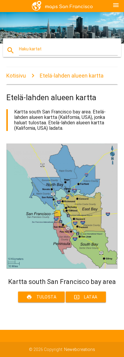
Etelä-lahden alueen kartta (72, 75)
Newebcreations (79, 349)
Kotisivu (16, 75)
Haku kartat (30, 48)
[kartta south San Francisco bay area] (62, 267)
